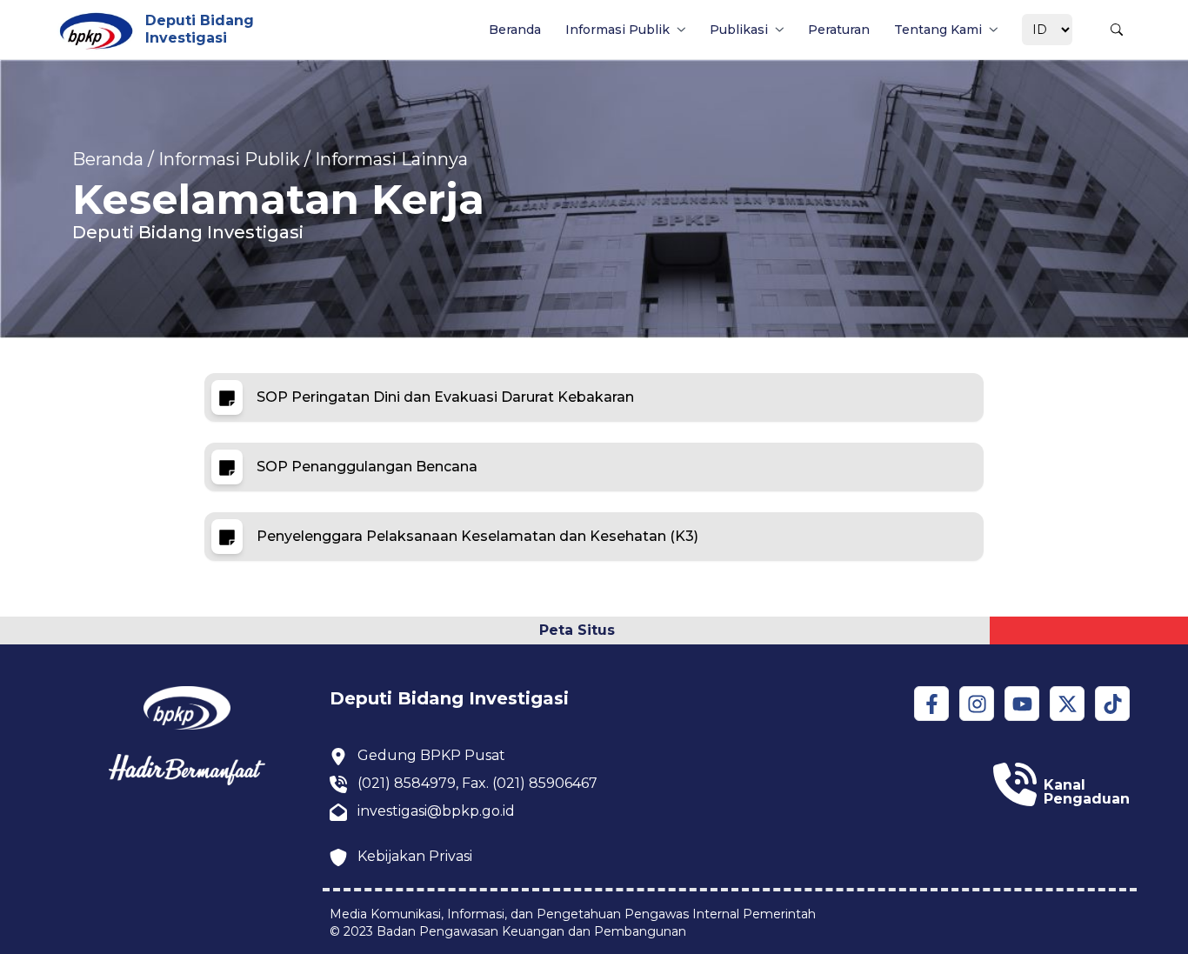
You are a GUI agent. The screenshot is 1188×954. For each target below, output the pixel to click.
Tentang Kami (938, 29)
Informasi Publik (617, 29)
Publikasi (739, 29)
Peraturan (839, 29)
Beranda (515, 29)
